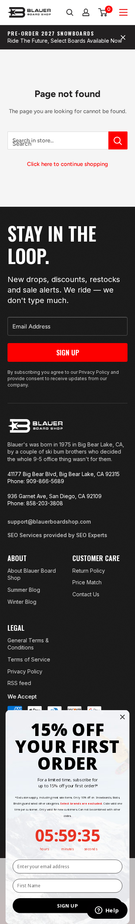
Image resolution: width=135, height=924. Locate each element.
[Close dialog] (123, 717)
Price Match (87, 582)
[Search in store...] (118, 140)
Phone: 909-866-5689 (36, 481)
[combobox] (58, 140)
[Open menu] (123, 12)
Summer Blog (24, 590)
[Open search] (70, 12)
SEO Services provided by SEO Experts (57, 535)
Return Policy (88, 570)
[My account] (86, 12)
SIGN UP (67, 905)
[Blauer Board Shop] (35, 425)
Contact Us (85, 594)
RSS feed (19, 683)
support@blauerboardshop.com (49, 521)
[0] (103, 12)
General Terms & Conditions (28, 644)
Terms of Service (29, 659)
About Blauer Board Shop (32, 574)
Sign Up (67, 352)
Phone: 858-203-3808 (35, 503)
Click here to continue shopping (67, 164)
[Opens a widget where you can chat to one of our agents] (107, 911)
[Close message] (123, 37)
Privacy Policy (25, 671)
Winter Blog (22, 602)
